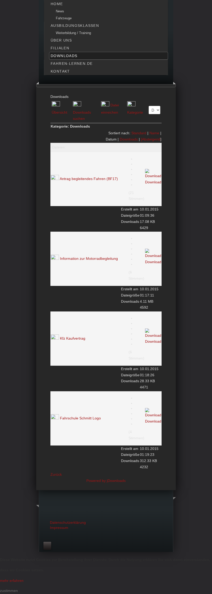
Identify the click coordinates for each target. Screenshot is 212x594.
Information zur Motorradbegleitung (89, 258)
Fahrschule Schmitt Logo (80, 418)
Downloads (129, 139)
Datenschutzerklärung (68, 522)
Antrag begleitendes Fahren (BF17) (89, 179)
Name (154, 133)
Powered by (96, 481)
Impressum (59, 528)
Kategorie (135, 112)
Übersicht (59, 112)
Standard (138, 133)
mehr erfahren (12, 581)
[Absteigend (150, 139)
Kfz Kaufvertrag (72, 338)
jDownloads (116, 481)
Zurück (56, 474)
